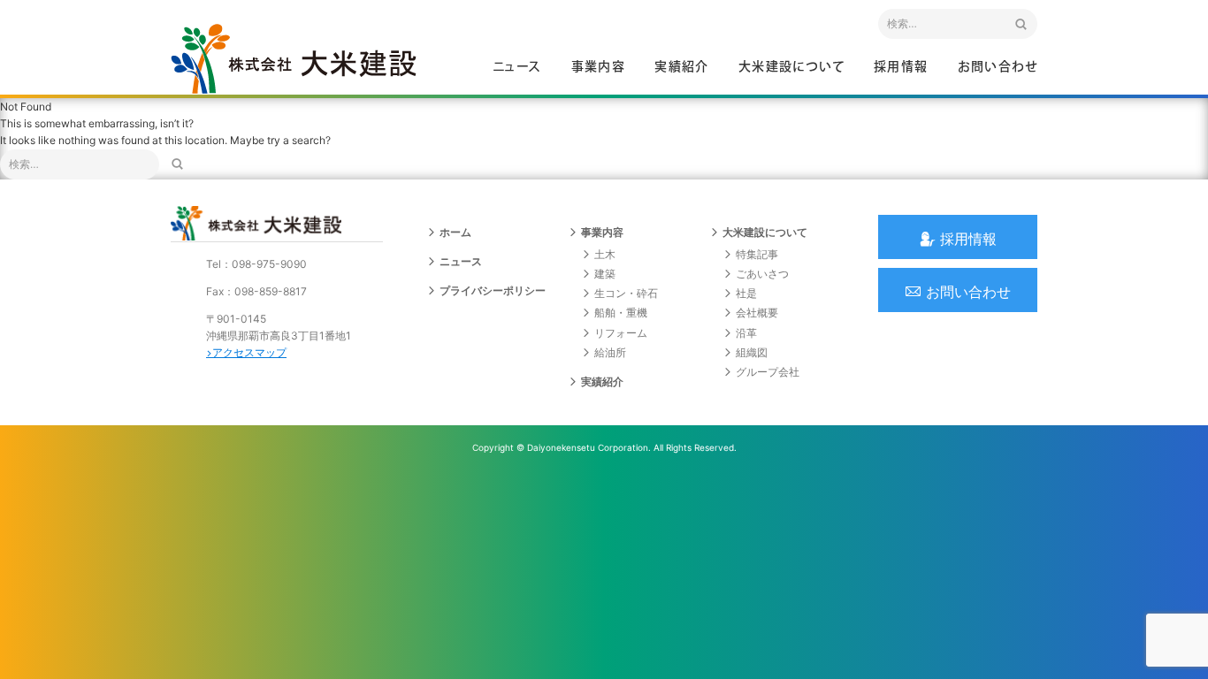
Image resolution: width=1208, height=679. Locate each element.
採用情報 (901, 67)
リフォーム (620, 333)
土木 (604, 254)
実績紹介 (681, 67)
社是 (746, 293)
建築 (604, 273)
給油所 (610, 352)
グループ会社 (767, 371)
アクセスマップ (249, 352)
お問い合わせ (997, 67)
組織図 (752, 352)
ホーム (455, 232)
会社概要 (757, 312)
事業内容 (598, 67)
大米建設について (791, 67)
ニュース (517, 67)
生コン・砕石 (626, 293)
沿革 (746, 333)
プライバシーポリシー (493, 290)
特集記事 (757, 254)
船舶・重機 (620, 312)
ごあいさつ (762, 273)
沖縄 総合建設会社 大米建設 (294, 58)
